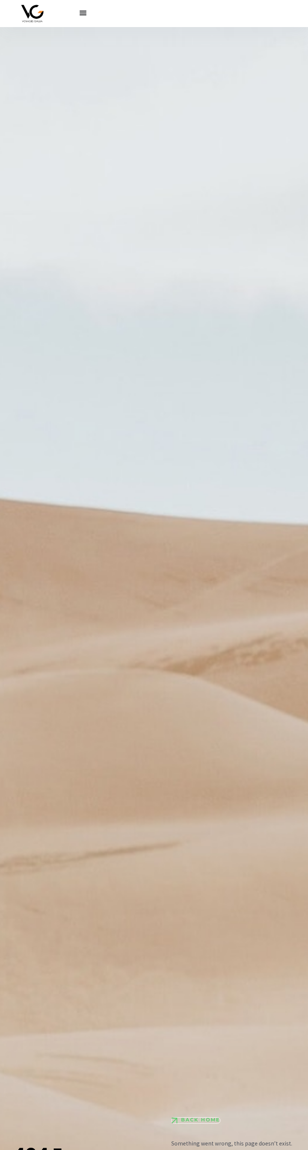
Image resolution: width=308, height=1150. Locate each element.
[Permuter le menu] (83, 13)
